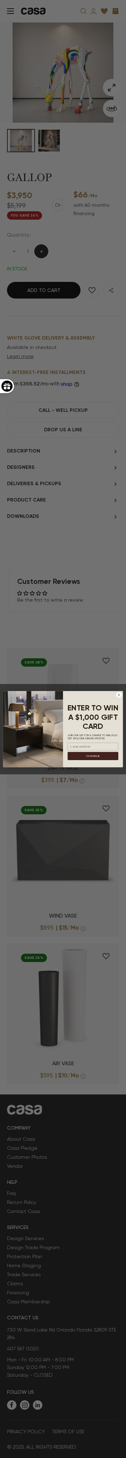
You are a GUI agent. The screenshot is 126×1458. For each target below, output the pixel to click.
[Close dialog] (118, 694)
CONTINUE (93, 755)
